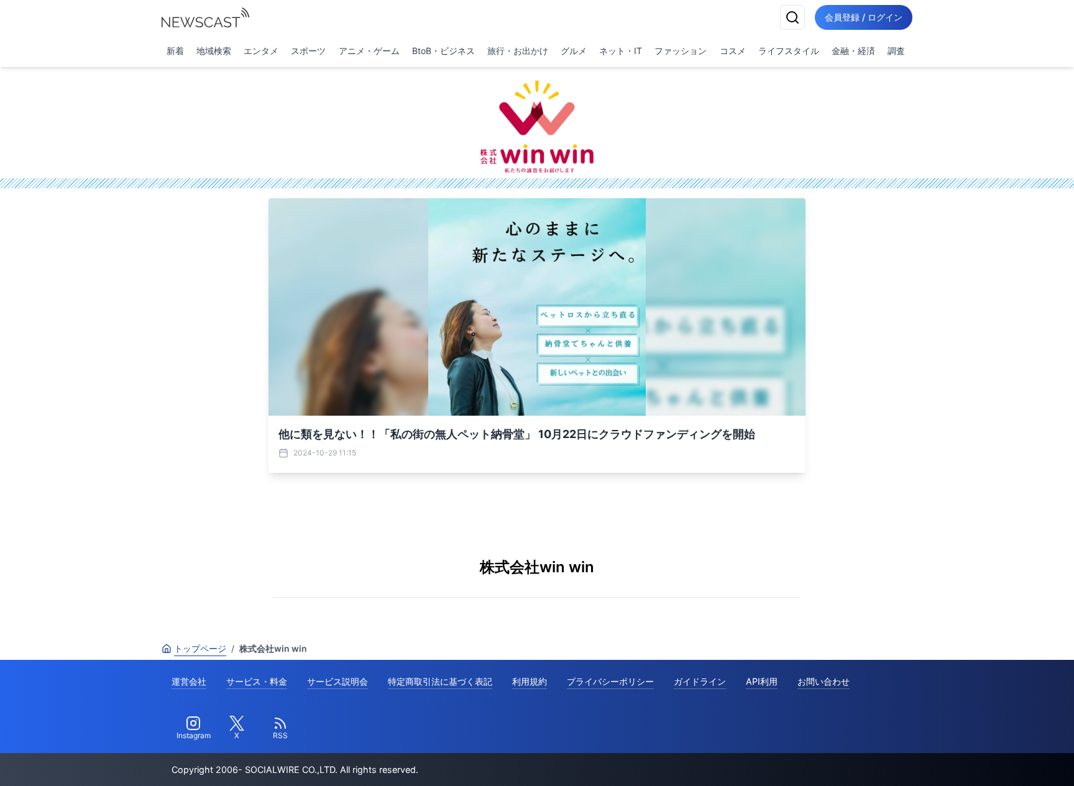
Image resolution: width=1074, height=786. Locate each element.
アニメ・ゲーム (369, 50)
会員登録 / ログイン (863, 17)
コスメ (733, 50)
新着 (175, 50)
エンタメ (261, 50)
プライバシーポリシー (610, 681)
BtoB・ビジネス (443, 50)
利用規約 (529, 681)
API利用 (762, 681)
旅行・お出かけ (517, 50)
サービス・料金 (256, 681)
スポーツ (308, 50)
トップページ (200, 648)
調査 (896, 50)
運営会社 (189, 681)
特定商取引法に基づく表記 (440, 681)
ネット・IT (620, 50)
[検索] (792, 17)
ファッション (680, 50)
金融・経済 (853, 50)
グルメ (574, 50)
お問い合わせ (823, 681)
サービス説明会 (337, 681)
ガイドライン (700, 681)
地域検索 (213, 50)
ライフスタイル (788, 50)
